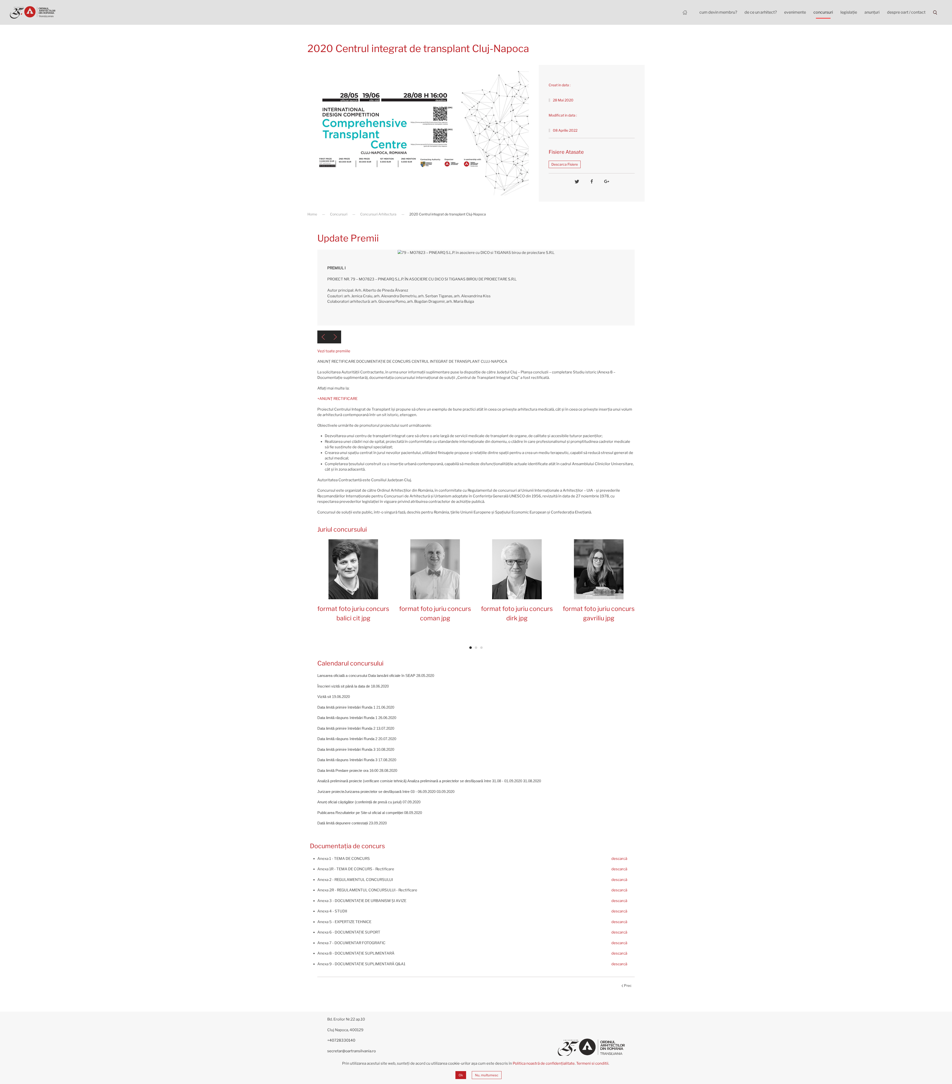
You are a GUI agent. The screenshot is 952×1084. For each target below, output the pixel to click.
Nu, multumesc (486, 1075)
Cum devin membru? (718, 12)
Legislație (848, 12)
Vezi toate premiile (333, 351)
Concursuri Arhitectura (378, 214)
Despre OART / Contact (906, 12)
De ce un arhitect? (760, 12)
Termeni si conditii (592, 1063)
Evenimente (795, 12)
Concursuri (823, 12)
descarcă (619, 858)
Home (312, 214)
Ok (461, 1075)
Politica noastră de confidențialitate (544, 1063)
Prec (627, 985)
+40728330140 (341, 1040)
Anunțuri (872, 12)
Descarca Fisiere (564, 164)
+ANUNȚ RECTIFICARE (337, 398)
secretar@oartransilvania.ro (351, 1051)
